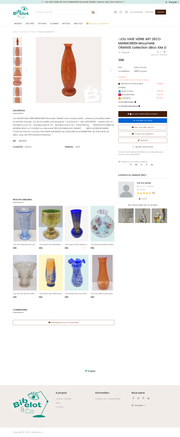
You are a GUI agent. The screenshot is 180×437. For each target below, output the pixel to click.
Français (172, 2)
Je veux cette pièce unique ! (144, 114)
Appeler (144, 140)
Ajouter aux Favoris (144, 146)
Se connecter (136, 12)
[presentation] (26, 70)
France (122, 87)
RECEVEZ (66, 23)
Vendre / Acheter (64, 398)
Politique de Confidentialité (107, 398)
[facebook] (133, 398)
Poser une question (144, 134)
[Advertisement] (63, 167)
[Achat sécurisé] (126, 12)
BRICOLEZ (78, 23)
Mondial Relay (128, 94)
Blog (58, 403)
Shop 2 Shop (127, 91)
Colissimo (126, 98)
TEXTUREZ (42, 23)
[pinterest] (143, 398)
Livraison (133, 78)
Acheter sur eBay (143, 120)
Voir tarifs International (129, 106)
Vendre (160, 12)
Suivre (144, 198)
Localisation (124, 71)
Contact (60, 407)
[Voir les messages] (115, 12)
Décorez (23, 32)
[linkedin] (148, 398)
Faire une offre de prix (144, 127)
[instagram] (138, 398)
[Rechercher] (93, 12)
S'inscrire (149, 12)
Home (15, 32)
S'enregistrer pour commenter (64, 322)
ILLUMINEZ (54, 23)
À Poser (32, 32)
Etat (120, 67)
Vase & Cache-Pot (46, 32)
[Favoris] (121, 12)
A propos (61, 392)
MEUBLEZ (18, 23)
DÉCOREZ (30, 23)
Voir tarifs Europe (127, 102)
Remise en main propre (131, 83)
